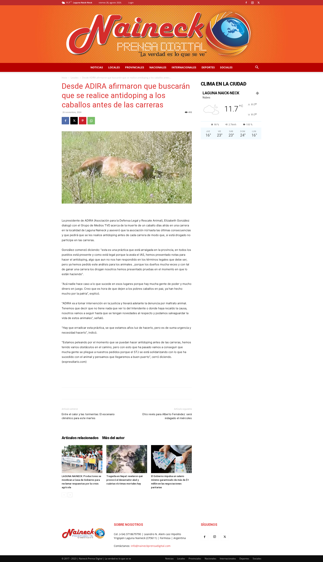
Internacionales (184, 67)
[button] (256, 67)
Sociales (226, 67)
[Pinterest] (82, 120)
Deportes (208, 67)
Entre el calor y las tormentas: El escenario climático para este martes (88, 416)
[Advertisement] (126, 374)
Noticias (96, 67)
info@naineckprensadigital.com (150, 546)
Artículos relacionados (80, 438)
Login (131, 2)
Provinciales (134, 67)
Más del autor (113, 438)
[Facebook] (246, 2)
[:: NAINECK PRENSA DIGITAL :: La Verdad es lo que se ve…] (161, 34)
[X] (258, 2)
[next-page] (70, 495)
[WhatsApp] (91, 120)
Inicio (64, 77)
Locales (114, 67)
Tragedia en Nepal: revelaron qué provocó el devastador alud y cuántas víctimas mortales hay (124, 480)
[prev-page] (64, 495)
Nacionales (157, 67)
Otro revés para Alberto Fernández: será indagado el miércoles (167, 416)
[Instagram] (252, 2)
